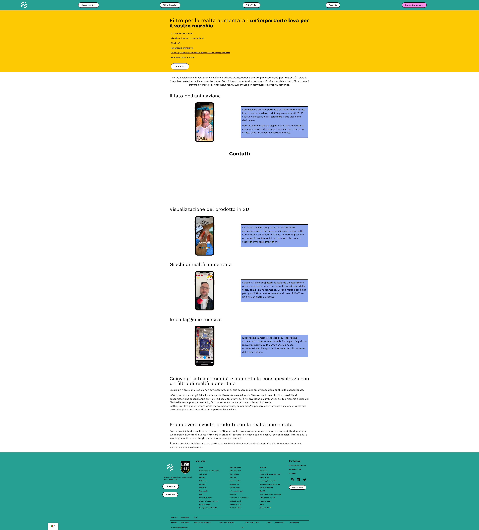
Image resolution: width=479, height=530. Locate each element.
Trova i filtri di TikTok (252, 522)
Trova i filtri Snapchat (226, 522)
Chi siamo (292, 473)
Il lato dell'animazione (181, 33)
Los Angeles (184, 517)
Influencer (203, 481)
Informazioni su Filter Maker (209, 471)
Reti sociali (203, 491)
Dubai (195, 517)
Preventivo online (205, 498)
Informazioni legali (236, 491)
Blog (200, 494)
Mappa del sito (235, 504)
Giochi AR (175, 43)
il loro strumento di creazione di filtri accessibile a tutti (260, 81)
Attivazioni (203, 474)
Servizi (262, 491)
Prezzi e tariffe (235, 481)
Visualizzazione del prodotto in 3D (187, 38)
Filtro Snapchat (235, 471)
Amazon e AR (294, 522)
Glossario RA (234, 484)
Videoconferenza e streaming (270, 494)
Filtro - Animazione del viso (270, 474)
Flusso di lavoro (265, 501)
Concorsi (202, 484)
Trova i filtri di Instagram (202, 522)
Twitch (269, 522)
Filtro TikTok (234, 474)
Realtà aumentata (266, 487)
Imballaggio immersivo (182, 48)
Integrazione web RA (267, 498)
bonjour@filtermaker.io (297, 465)
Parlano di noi (235, 487)
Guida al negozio (235, 501)
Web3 (262, 504)
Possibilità (263, 471)
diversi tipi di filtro (209, 84)
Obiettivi (233, 494)
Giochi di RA (264, 477)
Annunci (202, 477)
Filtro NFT (233, 477)
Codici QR (202, 487)
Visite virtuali (279, 522)
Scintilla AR (174, 522)
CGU (242, 527)
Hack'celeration (235, 508)
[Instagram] (292, 480)
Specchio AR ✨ (265, 508)
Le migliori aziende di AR (208, 508)
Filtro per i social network (208, 501)
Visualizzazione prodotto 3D (270, 484)
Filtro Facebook (204, 504)
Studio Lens (184, 522)
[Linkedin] (298, 480)
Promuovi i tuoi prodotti (182, 57)
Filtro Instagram (235, 467)
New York (174, 517)
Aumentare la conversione (239, 498)
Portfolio (263, 467)
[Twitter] (304, 480)
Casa (201, 467)
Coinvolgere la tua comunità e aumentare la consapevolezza (200, 53)
